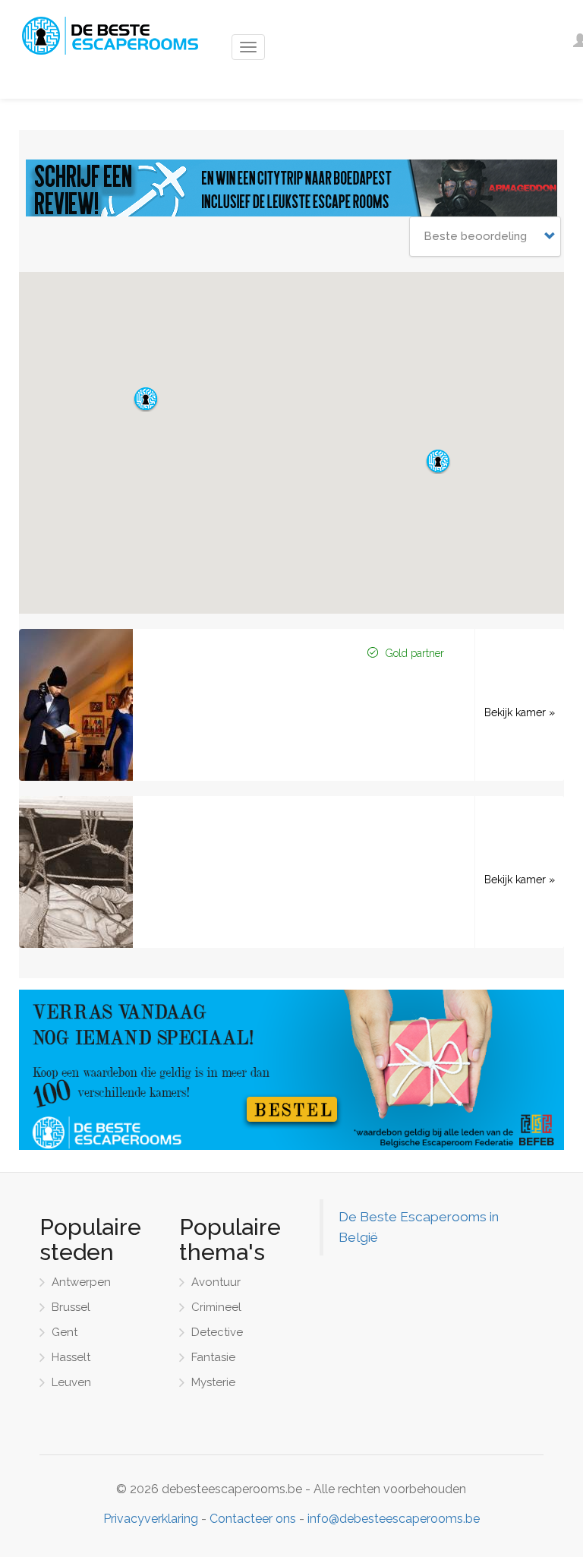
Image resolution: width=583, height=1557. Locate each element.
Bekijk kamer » (519, 712)
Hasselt (71, 1357)
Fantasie (213, 1357)
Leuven (71, 1382)
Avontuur (216, 1282)
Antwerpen (81, 1282)
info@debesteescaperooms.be (393, 1518)
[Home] (108, 36)
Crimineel (216, 1307)
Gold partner (415, 653)
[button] (438, 461)
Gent (64, 1332)
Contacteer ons (253, 1518)
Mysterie (213, 1382)
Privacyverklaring (150, 1518)
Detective (217, 1332)
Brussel (71, 1307)
